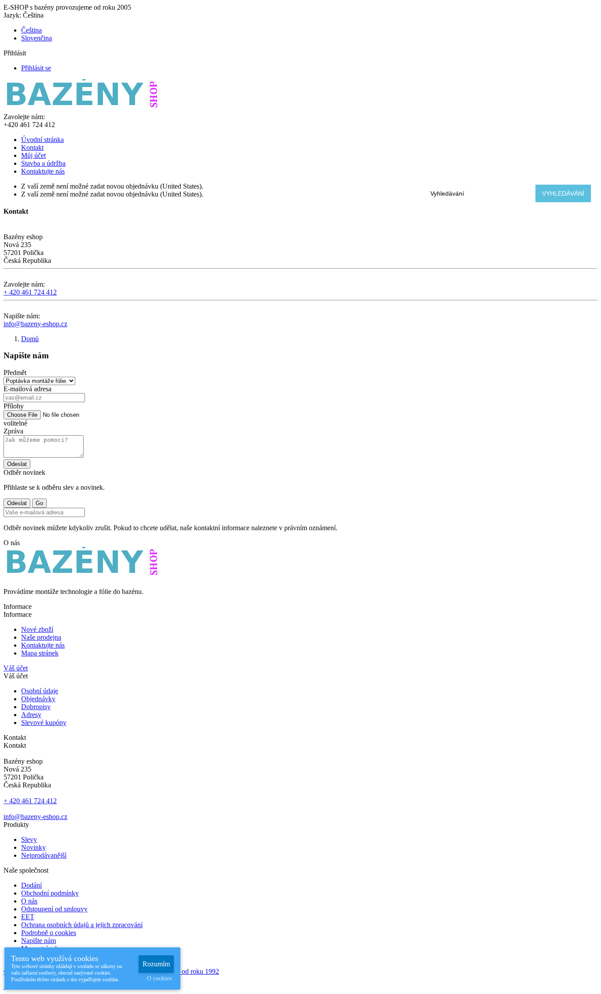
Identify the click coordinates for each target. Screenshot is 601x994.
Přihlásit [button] (18, 53)
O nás (29, 901)
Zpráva (13, 431)
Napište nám (38, 940)
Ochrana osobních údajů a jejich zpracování (82, 924)
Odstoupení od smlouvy (54, 909)
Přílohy (14, 406)
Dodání (31, 885)
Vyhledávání (563, 193)
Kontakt (32, 147)
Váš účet (16, 668)
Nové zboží (37, 629)
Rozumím (156, 964)
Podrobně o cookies (48, 932)
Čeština (31, 30)
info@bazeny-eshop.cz (35, 324)
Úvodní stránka (42, 139)
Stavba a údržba (43, 163)
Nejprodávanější (43, 855)
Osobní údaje (39, 691)
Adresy (31, 714)
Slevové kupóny (43, 722)
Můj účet (33, 155)
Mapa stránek (40, 653)
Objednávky (38, 699)
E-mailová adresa (27, 389)
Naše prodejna (41, 637)
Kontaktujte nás (43, 171)
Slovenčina (36, 38)
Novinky (33, 847)
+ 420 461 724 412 (30, 292)
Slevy (29, 839)
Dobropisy (36, 706)
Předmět (15, 372)
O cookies (159, 978)
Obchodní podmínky (50, 893)
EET (27, 917)
